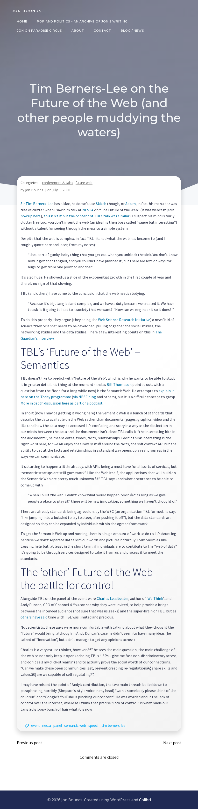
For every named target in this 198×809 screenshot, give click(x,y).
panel (57, 725)
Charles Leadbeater (112, 598)
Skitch (101, 203)
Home (22, 21)
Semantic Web (75, 725)
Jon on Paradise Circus (39, 30)
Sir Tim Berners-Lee (37, 203)
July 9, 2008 (61, 190)
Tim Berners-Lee (114, 725)
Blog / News (132, 30)
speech (93, 725)
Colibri (145, 799)
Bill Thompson (119, 384)
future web (84, 182)
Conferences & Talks (57, 182)
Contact (102, 30)
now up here (31, 215)
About (77, 30)
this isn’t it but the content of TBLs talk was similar (86, 215)
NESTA (87, 209)
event (35, 725)
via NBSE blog (84, 396)
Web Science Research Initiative (124, 319)
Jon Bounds (34, 190)
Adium (130, 203)
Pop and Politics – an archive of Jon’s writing (82, 21)
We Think (155, 598)
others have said (34, 617)
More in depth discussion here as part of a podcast (62, 403)
